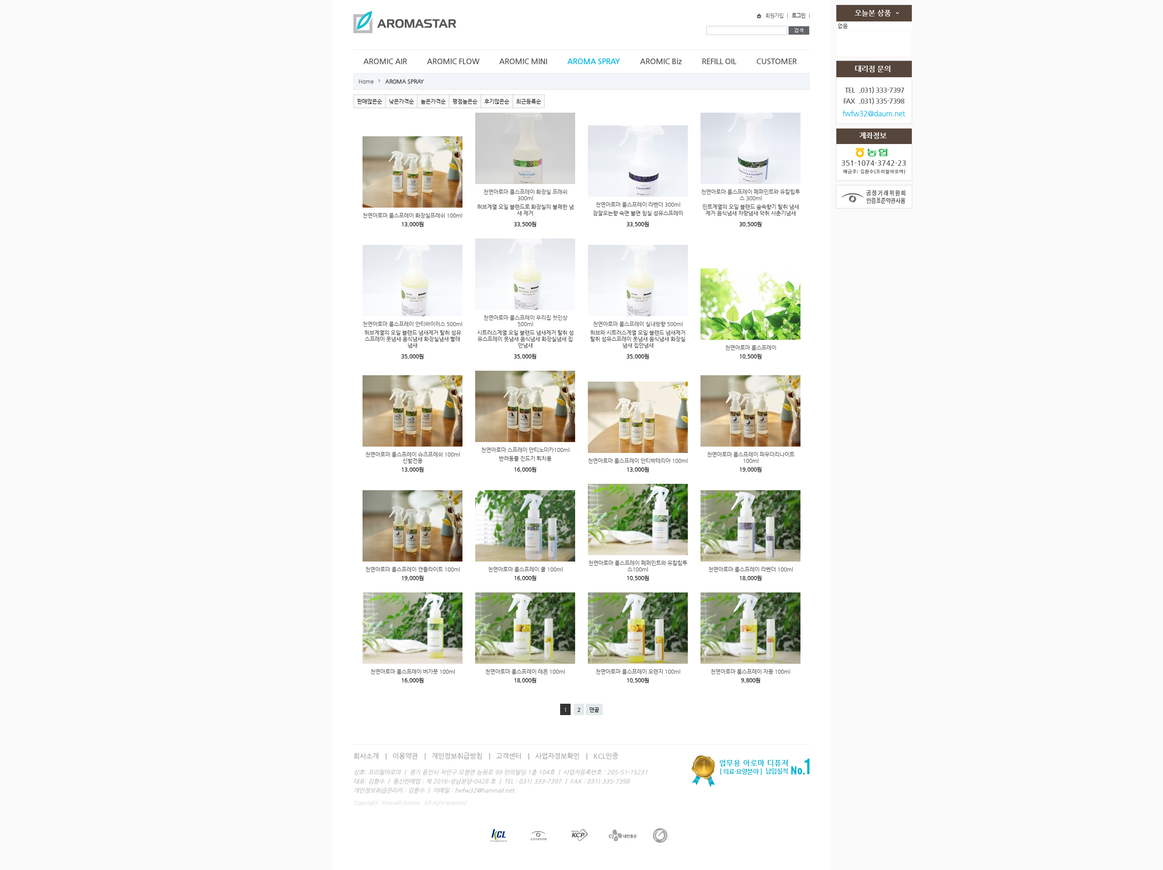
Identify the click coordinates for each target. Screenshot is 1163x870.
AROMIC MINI (523, 61)
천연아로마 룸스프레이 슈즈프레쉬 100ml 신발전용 (412, 457)
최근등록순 (528, 101)
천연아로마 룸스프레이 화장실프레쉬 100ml (412, 215)
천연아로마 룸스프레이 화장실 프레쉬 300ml (525, 195)
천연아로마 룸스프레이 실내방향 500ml (638, 324)
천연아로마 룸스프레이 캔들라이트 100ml (412, 569)
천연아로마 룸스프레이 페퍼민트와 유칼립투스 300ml (750, 195)
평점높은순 (464, 101)
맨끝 (594, 709)
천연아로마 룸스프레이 (750, 347)
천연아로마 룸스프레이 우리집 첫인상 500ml (525, 320)
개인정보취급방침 (457, 756)
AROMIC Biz (661, 61)
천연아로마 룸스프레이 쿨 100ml (525, 569)
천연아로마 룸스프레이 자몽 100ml (750, 671)
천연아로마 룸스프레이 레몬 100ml (525, 671)
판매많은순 (369, 101)
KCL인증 (605, 756)
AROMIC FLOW (453, 61)
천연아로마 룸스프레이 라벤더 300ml (638, 204)
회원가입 (774, 16)
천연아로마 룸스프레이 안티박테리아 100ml (638, 460)
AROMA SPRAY (593, 61)
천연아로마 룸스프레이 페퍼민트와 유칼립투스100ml (637, 566)
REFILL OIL (719, 61)
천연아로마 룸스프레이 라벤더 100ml (750, 569)
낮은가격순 (401, 101)
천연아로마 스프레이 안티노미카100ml (525, 450)
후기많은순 (496, 101)
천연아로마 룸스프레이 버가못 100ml (412, 671)
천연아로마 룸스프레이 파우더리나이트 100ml (751, 457)
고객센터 (509, 756)
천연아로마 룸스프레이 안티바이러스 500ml (412, 324)
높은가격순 (433, 101)
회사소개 (366, 756)
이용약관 (405, 756)
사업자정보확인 (557, 756)
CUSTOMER (776, 61)
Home (366, 81)
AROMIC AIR (385, 61)
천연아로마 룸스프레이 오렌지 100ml (638, 671)
